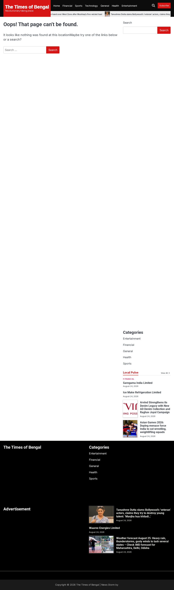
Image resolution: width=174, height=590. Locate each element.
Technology (91, 5)
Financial (67, 5)
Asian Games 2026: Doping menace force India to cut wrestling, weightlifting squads (153, 427)
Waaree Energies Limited (104, 528)
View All (164, 373)
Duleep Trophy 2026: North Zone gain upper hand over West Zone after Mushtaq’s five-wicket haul (51, 14)
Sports (78, 5)
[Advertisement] (147, 59)
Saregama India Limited (137, 383)
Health (115, 5)
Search (127, 22)
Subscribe (164, 5)
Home (56, 5)
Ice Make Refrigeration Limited (142, 392)
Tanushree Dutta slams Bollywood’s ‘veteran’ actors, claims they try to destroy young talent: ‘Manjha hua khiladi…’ (143, 513)
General (105, 5)
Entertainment (129, 5)
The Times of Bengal (27, 6)
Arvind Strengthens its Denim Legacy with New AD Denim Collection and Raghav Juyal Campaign (155, 407)
